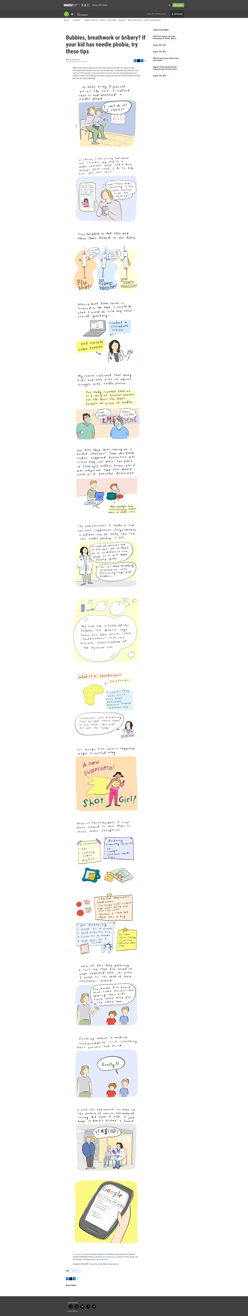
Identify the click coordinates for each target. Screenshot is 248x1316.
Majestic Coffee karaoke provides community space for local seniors (165, 68)
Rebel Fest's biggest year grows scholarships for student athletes (164, 37)
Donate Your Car (91, 20)
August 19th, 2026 (159, 52)
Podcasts (122, 20)
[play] (66, 14)
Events (102, 20)
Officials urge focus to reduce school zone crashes (166, 59)
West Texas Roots (135, 20)
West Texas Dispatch (152, 20)
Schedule (76, 20)
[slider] (75, 14)
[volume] (72, 14)
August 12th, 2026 (159, 76)
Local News (111, 20)
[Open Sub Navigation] (70, 20)
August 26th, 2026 (159, 45)
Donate (179, 5)
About (66, 20)
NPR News (75, 1271)
